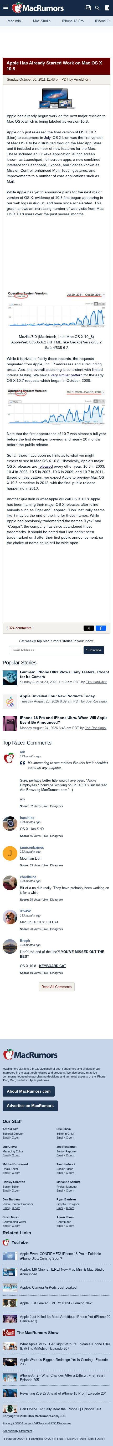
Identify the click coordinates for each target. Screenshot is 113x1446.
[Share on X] (89, 628)
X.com (16, 1137)
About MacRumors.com (28, 1091)
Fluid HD (70, 1438)
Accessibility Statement (17, 1430)
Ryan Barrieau (66, 1199)
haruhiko (27, 818)
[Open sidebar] (107, 8)
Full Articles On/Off (41, 1438)
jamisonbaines (32, 847)
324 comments (20, 628)
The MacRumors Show (38, 1332)
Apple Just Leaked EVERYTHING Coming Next (56, 1303)
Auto (83, 1438)
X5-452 (25, 911)
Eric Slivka (63, 1128)
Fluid (60, 1438)
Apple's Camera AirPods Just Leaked (48, 1287)
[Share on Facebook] (101, 628)
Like (45, 806)
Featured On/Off (14, 1438)
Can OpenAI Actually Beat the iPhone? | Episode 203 (60, 1409)
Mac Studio (41, 21)
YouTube (20, 1242)
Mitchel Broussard (15, 1164)
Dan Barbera (11, 1199)
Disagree (56, 806)
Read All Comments (57, 987)
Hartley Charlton (14, 1181)
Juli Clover (10, 1146)
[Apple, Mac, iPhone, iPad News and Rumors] (38, 14)
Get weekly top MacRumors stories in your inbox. (56, 641)
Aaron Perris (65, 1217)
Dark (100, 1438)
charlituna (28, 877)
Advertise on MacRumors (30, 1105)
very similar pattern (67, 375)
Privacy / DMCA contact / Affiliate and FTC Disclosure (37, 1423)
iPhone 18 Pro (73, 21)
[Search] (99, 8)
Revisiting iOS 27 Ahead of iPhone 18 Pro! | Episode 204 (63, 1393)
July (47, 137)
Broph (25, 941)
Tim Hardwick (96, 682)
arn (22, 752)
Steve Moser (11, 1217)
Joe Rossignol (96, 701)
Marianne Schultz (68, 1181)
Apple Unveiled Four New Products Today (57, 696)
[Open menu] (6, 8)
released (45, 466)
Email (6, 1137)
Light (91, 1438)
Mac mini (15, 21)
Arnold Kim (82, 79)
